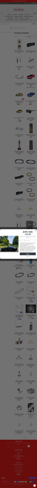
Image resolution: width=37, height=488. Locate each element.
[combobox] (21, 240)
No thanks (27, 256)
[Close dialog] (36, 230)
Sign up (27, 253)
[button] (34, 485)
